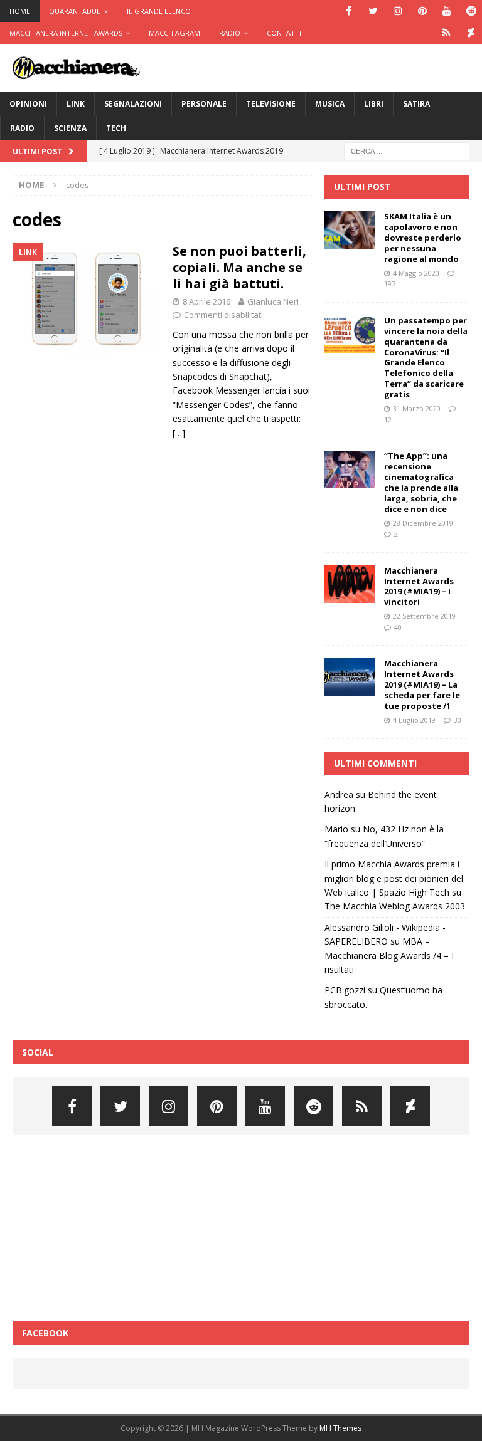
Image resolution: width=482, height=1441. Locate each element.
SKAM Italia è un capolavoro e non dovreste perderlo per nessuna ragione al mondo (422, 238)
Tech (116, 128)
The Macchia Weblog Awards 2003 (394, 906)
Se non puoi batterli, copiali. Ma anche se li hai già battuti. (239, 267)
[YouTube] (447, 11)
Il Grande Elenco (159, 11)
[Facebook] (349, 11)
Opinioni (28, 103)
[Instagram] (398, 11)
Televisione (271, 103)
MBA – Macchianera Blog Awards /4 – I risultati (389, 955)
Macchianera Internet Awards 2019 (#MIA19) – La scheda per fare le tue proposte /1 (422, 684)
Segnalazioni (133, 103)
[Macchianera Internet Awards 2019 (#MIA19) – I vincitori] (349, 584)
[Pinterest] (422, 11)
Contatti (284, 33)
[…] (179, 433)
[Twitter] (373, 11)
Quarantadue (74, 11)
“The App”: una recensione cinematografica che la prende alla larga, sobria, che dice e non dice (421, 482)
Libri (373, 103)
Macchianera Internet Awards (65, 33)
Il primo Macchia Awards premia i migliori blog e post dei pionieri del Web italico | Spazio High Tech (393, 878)
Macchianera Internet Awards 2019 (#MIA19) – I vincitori (419, 586)
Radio (229, 33)
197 (389, 283)
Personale (204, 103)
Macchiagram (174, 33)
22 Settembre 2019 (424, 616)
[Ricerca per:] (406, 150)
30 (457, 720)
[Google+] (447, 33)
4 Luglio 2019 (414, 720)
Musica (330, 103)
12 (388, 419)
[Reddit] (471, 11)
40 (398, 627)
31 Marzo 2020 (417, 408)
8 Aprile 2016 (206, 301)
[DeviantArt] (471, 33)
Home (19, 11)
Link (76, 103)
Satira (416, 103)
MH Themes (340, 1428)
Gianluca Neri (273, 301)
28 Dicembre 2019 (423, 523)
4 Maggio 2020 (416, 273)
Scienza (70, 128)
